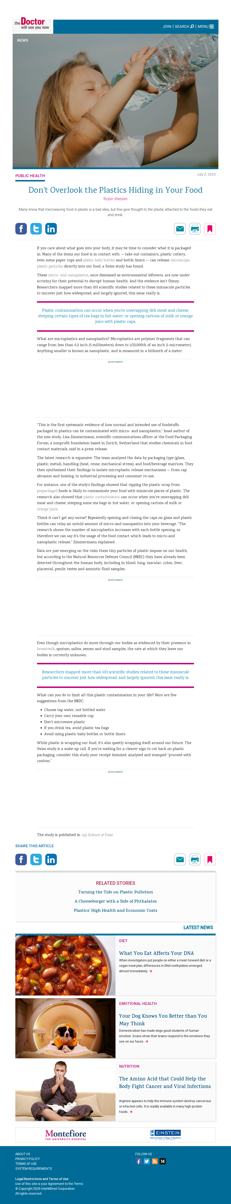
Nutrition (129, 1067)
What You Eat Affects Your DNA (165, 961)
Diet (123, 941)
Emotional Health (138, 1004)
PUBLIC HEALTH (30, 176)
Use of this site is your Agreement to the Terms (49, 1184)
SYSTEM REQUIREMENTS (33, 1168)
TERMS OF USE (26, 1164)
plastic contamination (102, 497)
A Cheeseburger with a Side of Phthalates (116, 902)
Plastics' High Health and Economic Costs (115, 911)
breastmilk (46, 649)
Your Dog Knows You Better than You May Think (164, 1028)
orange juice (47, 509)
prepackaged (47, 491)
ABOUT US (22, 1154)
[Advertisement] (115, 8)
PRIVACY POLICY (27, 1159)
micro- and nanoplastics (68, 275)
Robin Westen (116, 199)
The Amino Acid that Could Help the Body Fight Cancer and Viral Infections (165, 1095)
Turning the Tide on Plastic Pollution (115, 892)
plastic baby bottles (99, 260)
